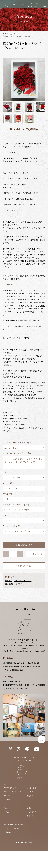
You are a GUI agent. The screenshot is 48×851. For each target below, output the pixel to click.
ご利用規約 (8, 832)
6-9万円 (19, 584)
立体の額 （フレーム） (23, 581)
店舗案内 (30, 808)
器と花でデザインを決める (13, 792)
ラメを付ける (8, 483)
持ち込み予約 (31, 812)
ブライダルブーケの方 (12, 505)
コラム (6, 812)
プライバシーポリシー (12, 828)
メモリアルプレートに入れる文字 (17, 453)
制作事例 (30, 792)
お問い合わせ (31, 816)
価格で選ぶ (9, 584)
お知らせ (7, 808)
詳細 (31, 442)
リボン (5, 472)
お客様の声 (31, 796)
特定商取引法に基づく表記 (13, 824)
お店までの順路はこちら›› (14, 670)
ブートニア (7, 515)
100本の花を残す (10, 788)
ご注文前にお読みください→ (24, 545)
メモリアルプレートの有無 (14, 442)
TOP (41, 740)
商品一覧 (7, 795)
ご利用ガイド (8, 799)
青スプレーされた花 (11, 526)
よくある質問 (31, 788)
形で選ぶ (8, 581)
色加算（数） (8, 494)
